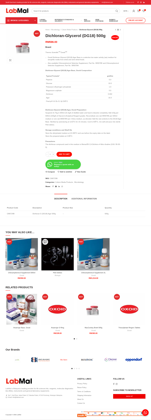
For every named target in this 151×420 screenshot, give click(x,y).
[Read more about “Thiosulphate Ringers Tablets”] (144, 302)
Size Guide (81, 172)
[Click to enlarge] (10, 60)
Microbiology (55, 30)
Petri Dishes (57, 273)
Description (60, 199)
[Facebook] (138, 2)
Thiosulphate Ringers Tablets (129, 328)
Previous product (115, 30)
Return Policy (81, 387)
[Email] (56, 186)
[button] (36, 247)
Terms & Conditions (84, 391)
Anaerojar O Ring (57, 328)
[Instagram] (140, 2)
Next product (120, 30)
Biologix (58, 275)
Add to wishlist (66, 172)
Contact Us (81, 403)
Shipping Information (84, 395)
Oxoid (22, 275)
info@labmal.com (107, 2)
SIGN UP (129, 396)
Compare (51, 172)
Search (117, 11)
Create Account (135, 20)
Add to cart (64, 154)
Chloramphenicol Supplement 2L (93, 273)
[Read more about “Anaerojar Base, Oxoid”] (36, 302)
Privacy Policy (82, 383)
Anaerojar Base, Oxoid (21, 328)
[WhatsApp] (62, 186)
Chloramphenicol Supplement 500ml (21, 273)
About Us (80, 399)
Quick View (36, 252)
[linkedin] (143, 2)
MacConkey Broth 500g (93, 328)
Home (47, 30)
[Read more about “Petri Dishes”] (72, 247)
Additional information (84, 199)
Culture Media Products (70, 30)
